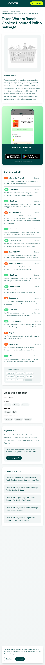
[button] (35, 336)
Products (5, 11)
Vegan (11, 333)
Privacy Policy (9, 654)
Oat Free (13, 275)
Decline (9, 659)
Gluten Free (15, 229)
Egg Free (13, 201)
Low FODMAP (14, 252)
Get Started (36, 3)
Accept (20, 659)
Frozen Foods (15, 11)
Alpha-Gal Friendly (17, 178)
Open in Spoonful (14, 458)
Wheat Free (14, 356)
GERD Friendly (15, 212)
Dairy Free (14, 189)
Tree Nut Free (15, 321)
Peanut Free (15, 286)
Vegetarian (13, 344)
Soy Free (13, 310)
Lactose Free (15, 240)
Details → (37, 178)
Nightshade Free (16, 263)
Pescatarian (14, 298)
